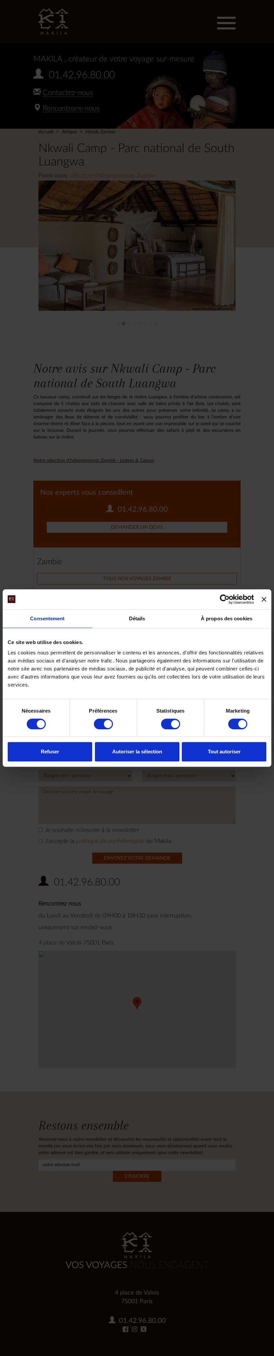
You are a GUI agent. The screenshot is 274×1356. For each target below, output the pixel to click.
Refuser (50, 751)
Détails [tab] (137, 618)
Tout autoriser (224, 751)
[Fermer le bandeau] (264, 599)
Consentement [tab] (47, 618)
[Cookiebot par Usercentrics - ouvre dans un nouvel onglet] (224, 599)
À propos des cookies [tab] (226, 618)
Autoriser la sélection (137, 751)
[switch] (103, 724)
